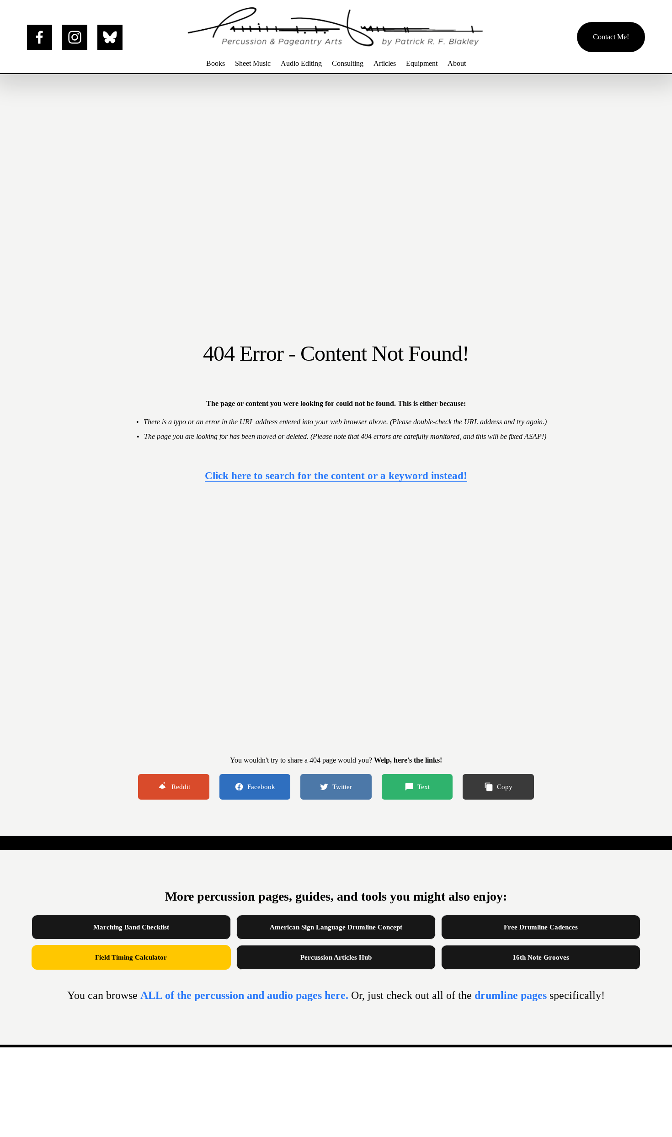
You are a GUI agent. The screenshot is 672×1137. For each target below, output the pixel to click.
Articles (384, 63)
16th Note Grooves (540, 957)
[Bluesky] (110, 37)
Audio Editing (301, 63)
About (457, 63)
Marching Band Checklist (131, 927)
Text (423, 786)
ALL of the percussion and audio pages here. (245, 995)
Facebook (261, 786)
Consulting (347, 63)
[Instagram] (74, 37)
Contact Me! (611, 37)
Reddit (180, 786)
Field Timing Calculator (131, 957)
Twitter (342, 786)
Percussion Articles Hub (336, 957)
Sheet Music (253, 63)
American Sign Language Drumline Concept (336, 927)
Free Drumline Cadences (541, 927)
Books (215, 63)
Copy (504, 786)
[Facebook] (39, 37)
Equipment (421, 63)
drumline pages (512, 995)
